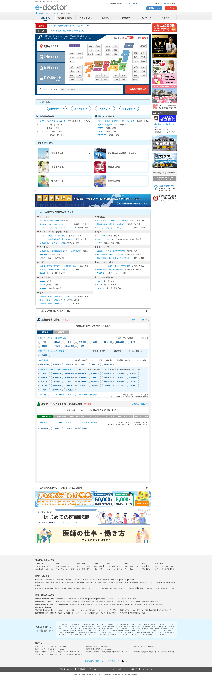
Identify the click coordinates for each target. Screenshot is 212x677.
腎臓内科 (123, 579)
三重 (116, 79)
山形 (136, 61)
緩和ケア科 (86, 588)
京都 (98, 50)
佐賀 (72, 67)
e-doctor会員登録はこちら (164, 27)
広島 (72, 58)
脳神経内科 (115, 579)
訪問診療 (92, 598)
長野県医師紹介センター (107, 125)
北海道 (143, 46)
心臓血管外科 (70, 582)
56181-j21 (101, 288)
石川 (108, 50)
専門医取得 (88, 604)
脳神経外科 (81, 582)
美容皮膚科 (113, 582)
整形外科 (89, 582)
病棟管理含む (83, 598)
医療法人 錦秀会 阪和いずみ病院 (111, 251)
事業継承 (126, 18)
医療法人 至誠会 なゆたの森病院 (53, 236)
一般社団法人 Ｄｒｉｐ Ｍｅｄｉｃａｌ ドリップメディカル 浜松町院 (67, 395)
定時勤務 (145, 610)
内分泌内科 (87, 579)
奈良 (98, 54)
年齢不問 (132, 604)
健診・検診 (132, 598)
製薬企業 (164, 588)
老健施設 (149, 588)
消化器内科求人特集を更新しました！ (67, 30)
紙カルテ (95, 613)
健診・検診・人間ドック (118, 588)
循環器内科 (69, 579)
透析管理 (110, 598)
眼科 (126, 582)
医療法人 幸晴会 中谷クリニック (53, 303)
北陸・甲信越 (81, 563)
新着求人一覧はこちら (140, 320)
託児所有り (124, 613)
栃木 (143, 67)
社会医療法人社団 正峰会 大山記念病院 (113, 258)
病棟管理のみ (71, 598)
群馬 (136, 67)
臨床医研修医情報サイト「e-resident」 (100, 649)
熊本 (72, 75)
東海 (96, 563)
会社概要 (81, 669)
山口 (72, 62)
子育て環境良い (134, 613)
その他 (171, 588)
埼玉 (136, 71)
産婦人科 (143, 582)
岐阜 (123, 75)
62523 (99, 243)
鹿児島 (79, 79)
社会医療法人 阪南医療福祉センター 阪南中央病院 (60, 251)
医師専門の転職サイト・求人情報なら (106, 661)
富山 (108, 46)
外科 (42, 582)
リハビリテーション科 (100, 588)
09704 (42, 128)
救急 (95, 604)
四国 (144, 563)
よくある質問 (156, 3)
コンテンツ (146, 18)
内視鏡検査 (101, 598)
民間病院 (110, 601)
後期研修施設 (100, 601)
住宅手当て (114, 610)
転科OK (151, 604)
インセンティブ (102, 610)
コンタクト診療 (120, 598)
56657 (42, 258)
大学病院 (55, 601)
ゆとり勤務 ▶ (129, 108)
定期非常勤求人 (66, 18)
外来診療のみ (60, 598)
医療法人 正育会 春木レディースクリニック (58, 228)
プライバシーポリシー (97, 669)
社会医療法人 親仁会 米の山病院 (111, 224)
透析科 (172, 582)
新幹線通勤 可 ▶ (57, 108)
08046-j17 (44, 135)
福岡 (79, 67)
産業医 (156, 588)
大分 (79, 71)
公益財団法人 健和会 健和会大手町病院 (54, 369)
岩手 (143, 53)
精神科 (70, 588)
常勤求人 (45, 18)
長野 (115, 50)
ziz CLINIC (101, 236)
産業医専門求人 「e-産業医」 (97, 646)
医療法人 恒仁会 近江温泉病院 (51, 351)
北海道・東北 (40, 563)
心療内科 (131, 579)
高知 (98, 79)
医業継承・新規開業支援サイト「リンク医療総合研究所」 (155, 652)
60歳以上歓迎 (142, 604)
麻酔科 (57, 588)
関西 (108, 563)
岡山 (79, 58)
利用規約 (133, 669)
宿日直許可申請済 (164, 610)
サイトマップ (171, 3)
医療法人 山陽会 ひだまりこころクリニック (58, 296)
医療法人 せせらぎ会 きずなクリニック (56, 224)
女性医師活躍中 (112, 613)
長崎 (72, 71)
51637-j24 (101, 273)
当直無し (47, 610)
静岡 (123, 79)
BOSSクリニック (104, 239)
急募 (143, 613)
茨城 (143, 71)
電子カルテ (75, 613)
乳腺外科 (157, 582)
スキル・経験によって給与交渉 (76, 610)
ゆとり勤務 (136, 610)
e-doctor (51, 7)
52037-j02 (44, 132)
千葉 (143, 75)
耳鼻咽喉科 (134, 582)
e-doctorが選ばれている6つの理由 (55, 311)
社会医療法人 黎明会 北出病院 (53, 243)
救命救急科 (49, 588)
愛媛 (98, 75)
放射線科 (77, 588)
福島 (143, 61)
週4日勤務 (39, 610)
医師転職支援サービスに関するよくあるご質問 (61, 487)
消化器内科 (50, 579)
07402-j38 (102, 135)
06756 (100, 128)
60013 (99, 281)
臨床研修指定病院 (87, 601)
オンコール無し (57, 610)
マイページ (166, 18)
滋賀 (98, 46)
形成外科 (97, 582)
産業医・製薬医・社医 (112, 604)
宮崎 (79, 75)
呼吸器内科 (60, 579)
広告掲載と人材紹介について (119, 3)
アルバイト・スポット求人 (86, 18)
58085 (42, 273)
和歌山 (90, 54)
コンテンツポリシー (118, 669)
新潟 (115, 46)
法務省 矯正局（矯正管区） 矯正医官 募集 (116, 121)
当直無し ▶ (105, 108)
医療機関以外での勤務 (150, 601)
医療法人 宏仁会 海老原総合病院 (52, 338)
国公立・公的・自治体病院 (69, 601)
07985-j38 (44, 125)
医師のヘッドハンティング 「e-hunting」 (50, 649)
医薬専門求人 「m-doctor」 (144, 646)
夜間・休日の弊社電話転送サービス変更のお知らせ (69, 26)
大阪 (91, 50)
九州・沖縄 (159, 563)
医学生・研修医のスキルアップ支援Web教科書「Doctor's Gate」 (58, 652)
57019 (100, 132)
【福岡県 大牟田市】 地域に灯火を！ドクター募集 (164, 128)
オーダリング (86, 613)
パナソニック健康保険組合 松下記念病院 (56, 239)
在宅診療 (141, 588)
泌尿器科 (165, 582)
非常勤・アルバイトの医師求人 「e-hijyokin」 (51, 646)
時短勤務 (153, 610)
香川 (105, 75)
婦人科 (150, 582)
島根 (72, 54)
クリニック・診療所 (133, 601)
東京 (136, 75)
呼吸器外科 (60, 582)
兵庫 (91, 46)
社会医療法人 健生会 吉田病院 (110, 254)
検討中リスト (154, 8)
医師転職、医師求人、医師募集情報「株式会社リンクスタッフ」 (109, 652)
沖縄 (72, 79)
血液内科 (78, 579)
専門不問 (124, 604)
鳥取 (79, 54)
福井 (108, 54)
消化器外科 (50, 582)
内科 (42, 579)
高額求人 (92, 610)
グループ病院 (119, 601)
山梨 (115, 54)
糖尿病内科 (97, 579)
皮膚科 (105, 582)
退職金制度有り (125, 610)
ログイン (171, 8)
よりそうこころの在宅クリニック (52, 121)
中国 (126, 563)
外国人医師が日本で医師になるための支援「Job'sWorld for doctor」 (59, 654)
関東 (57, 563)
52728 (99, 285)
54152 (42, 285)
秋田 (136, 57)
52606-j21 (44, 288)
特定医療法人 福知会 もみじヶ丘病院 (112, 221)
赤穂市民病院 (43, 360)
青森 (136, 53)
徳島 (105, 79)
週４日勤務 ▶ (81, 108)
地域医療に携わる (76, 604)
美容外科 (120, 582)
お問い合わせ (140, 3)
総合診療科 (39, 588)
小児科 (63, 588)
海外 (74, 45)
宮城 (143, 57)
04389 (42, 281)
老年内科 (106, 579)
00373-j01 (44, 254)
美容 (100, 604)
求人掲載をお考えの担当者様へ (164, 173)
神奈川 (135, 79)
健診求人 (106, 18)
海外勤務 (159, 604)
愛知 (116, 75)
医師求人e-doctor (66, 669)
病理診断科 (133, 588)
